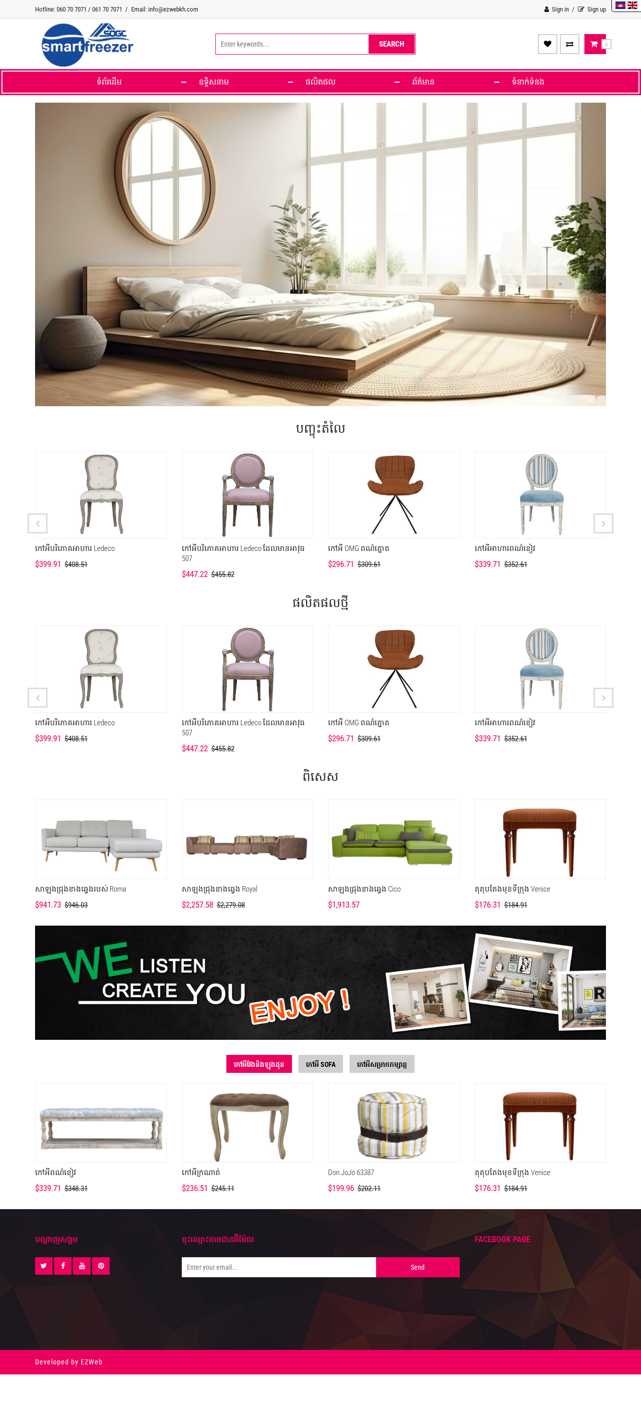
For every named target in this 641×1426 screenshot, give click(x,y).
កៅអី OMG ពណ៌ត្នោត (359, 548)
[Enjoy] (547, 44)
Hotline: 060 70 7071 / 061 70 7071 (78, 9)
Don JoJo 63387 (351, 1172)
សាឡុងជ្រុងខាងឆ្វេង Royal (219, 889)
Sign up (596, 9)
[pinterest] (101, 1266)
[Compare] (569, 44)
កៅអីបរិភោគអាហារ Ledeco (75, 548)
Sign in (559, 9)
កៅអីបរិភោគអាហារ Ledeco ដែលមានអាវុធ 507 (243, 553)
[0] (593, 44)
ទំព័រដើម (109, 82)
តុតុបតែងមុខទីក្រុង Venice (512, 889)
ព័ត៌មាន (423, 82)
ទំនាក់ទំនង (528, 82)
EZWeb (92, 1362)
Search (391, 44)
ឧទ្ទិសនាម (214, 82)
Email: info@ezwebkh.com (164, 9)
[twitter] (44, 1266)
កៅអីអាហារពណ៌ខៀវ (505, 548)
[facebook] (63, 1266)
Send (418, 1267)
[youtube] (82, 1266)
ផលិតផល (320, 82)
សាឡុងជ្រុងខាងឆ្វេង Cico (364, 889)
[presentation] (38, 523)
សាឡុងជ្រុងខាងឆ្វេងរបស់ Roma (80, 889)
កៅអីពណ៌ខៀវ (55, 1172)
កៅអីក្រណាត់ (201, 1172)
